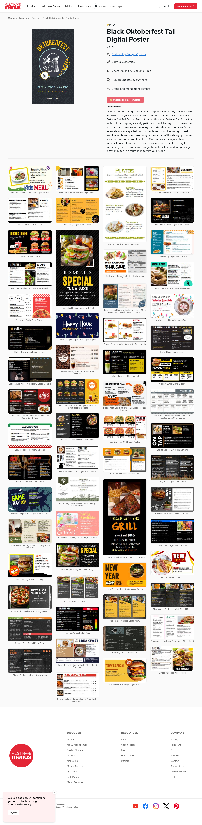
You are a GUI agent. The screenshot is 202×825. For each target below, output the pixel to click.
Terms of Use (178, 766)
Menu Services (75, 782)
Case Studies (128, 745)
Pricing (69, 6)
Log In (166, 6)
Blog (123, 750)
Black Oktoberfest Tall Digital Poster (61, 18)
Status (174, 777)
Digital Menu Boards (29, 18)
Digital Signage (75, 750)
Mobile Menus (75, 766)
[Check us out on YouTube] (135, 806)
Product (31, 6)
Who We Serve (51, 6)
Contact (175, 761)
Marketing (72, 761)
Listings (71, 755)
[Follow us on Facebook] (145, 806)
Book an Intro (184, 6)
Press (173, 750)
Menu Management (77, 745)
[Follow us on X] (166, 806)
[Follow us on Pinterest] (176, 806)
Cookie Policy (22, 804)
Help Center (127, 755)
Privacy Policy (178, 771)
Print (123, 739)
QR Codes (72, 771)
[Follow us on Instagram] (156, 806)
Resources (84, 6)
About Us (176, 745)
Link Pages (73, 777)
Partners (175, 755)
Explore (125, 761)
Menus (11, 18)
